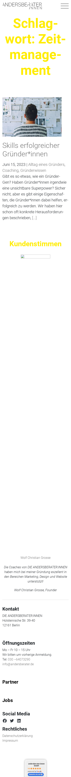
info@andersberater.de (18, 664)
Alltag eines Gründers (46, 164)
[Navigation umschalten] (65, 6)
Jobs (7, 700)
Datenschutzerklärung (17, 736)
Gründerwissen (33, 170)
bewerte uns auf (35, 774)
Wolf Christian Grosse (35, 558)
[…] (34, 217)
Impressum (10, 740)
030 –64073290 (19, 659)
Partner (10, 682)
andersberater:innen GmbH (36, 765)
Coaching (10, 170)
